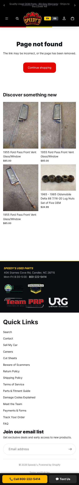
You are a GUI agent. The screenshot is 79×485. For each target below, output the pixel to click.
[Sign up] (70, 449)
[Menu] (6, 18)
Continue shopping (39, 67)
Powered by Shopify (49, 464)
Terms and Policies (40, 472)
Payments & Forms (14, 410)
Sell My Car (10, 345)
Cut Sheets (10, 358)
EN (47, 18)
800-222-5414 (38, 276)
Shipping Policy (12, 377)
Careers (8, 351)
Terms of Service (13, 384)
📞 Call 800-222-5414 (24, 479)
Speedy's (33, 464)
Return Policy (11, 371)
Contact (8, 338)
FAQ (5, 423)
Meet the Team (12, 404)
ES (54, 18)
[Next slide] (75, 5)
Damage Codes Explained (19, 397)
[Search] (17, 18)
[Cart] (72, 18)
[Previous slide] (4, 5)
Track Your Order (14, 417)
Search (7, 332)
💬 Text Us (62, 479)
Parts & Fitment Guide (16, 390)
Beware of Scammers (16, 364)
